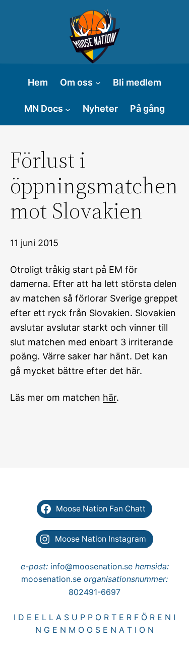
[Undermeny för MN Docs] (68, 109)
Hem (38, 82)
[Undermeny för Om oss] (98, 83)
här (109, 397)
